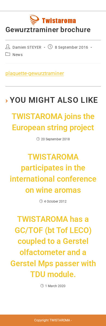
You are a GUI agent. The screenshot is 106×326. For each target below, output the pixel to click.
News (18, 54)
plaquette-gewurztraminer (34, 73)
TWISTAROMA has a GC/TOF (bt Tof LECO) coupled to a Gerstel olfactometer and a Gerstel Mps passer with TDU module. (53, 247)
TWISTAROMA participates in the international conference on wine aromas (53, 173)
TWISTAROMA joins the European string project (53, 122)
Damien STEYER (27, 47)
